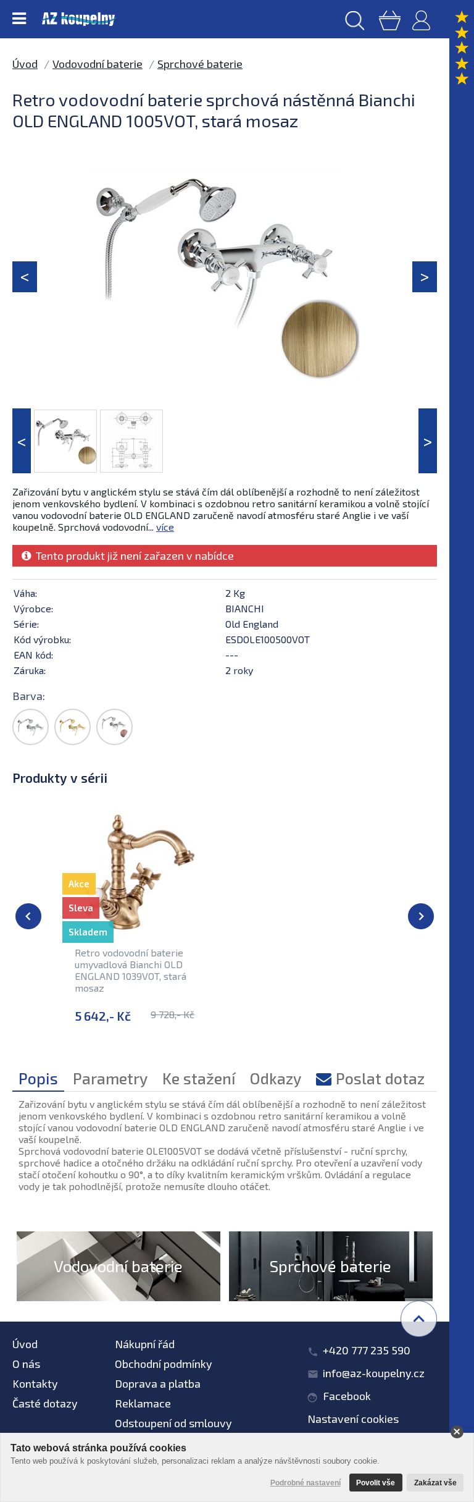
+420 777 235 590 (366, 1350)
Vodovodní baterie (97, 63)
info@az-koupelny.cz (374, 1373)
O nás (26, 1363)
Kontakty (35, 1383)
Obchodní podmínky (163, 1363)
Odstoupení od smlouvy (173, 1423)
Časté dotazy (45, 1403)
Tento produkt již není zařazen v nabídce (132, 555)
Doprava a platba (158, 1383)
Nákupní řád (145, 1344)
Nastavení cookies (353, 1418)
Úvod (25, 63)
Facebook (347, 1396)
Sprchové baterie (200, 63)
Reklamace (143, 1403)
